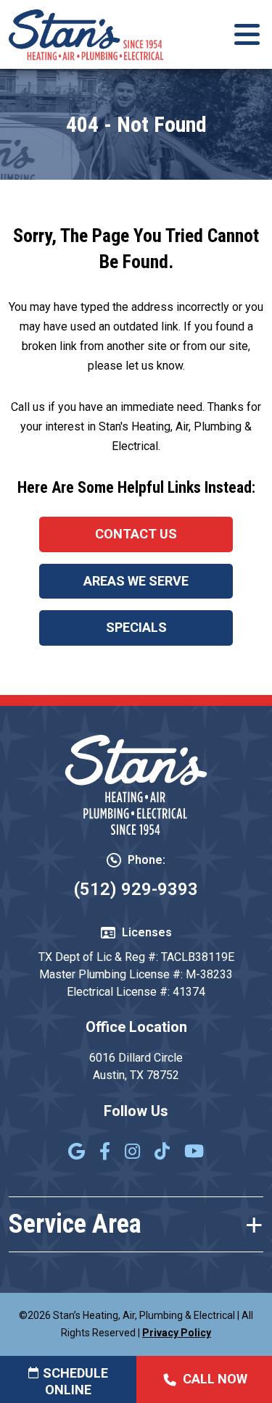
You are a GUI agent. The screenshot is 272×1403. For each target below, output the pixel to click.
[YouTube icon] (194, 1153)
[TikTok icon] (162, 1153)
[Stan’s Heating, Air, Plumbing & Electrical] (86, 34)
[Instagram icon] (132, 1153)
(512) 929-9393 (136, 889)
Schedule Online (75, 1381)
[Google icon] (76, 1153)
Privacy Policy (176, 1333)
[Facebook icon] (104, 1153)
